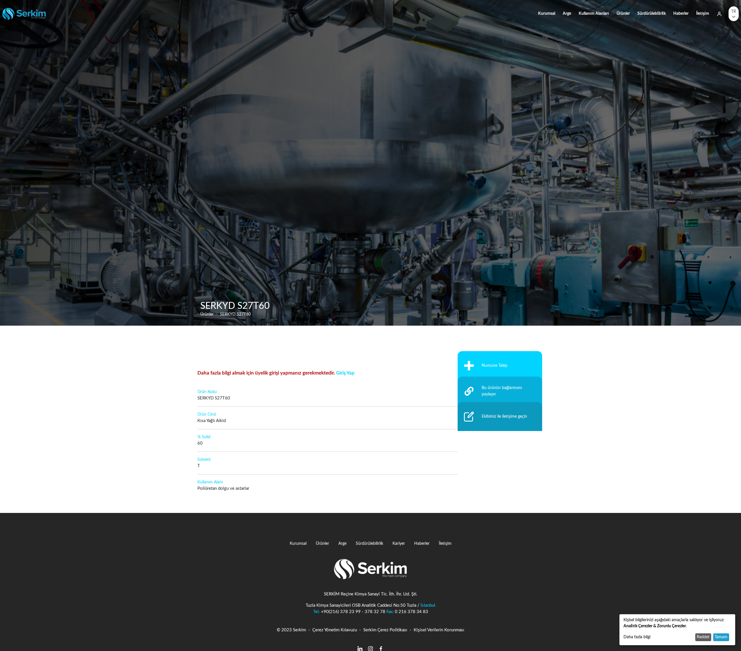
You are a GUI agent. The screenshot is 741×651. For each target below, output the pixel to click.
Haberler (681, 13)
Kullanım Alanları (594, 13)
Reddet (703, 637)
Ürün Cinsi (206, 414)
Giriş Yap (345, 373)
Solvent (204, 460)
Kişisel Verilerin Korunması (439, 630)
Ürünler (623, 13)
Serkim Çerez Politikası (385, 630)
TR (733, 11)
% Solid (203, 437)
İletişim (702, 13)
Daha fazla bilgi (636, 637)
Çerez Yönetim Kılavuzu (334, 630)
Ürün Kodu (207, 392)
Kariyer (398, 543)
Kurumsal (546, 13)
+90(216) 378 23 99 (341, 612)
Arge (567, 13)
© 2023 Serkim (291, 630)
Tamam (721, 637)
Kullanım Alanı (210, 482)
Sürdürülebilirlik (651, 13)
